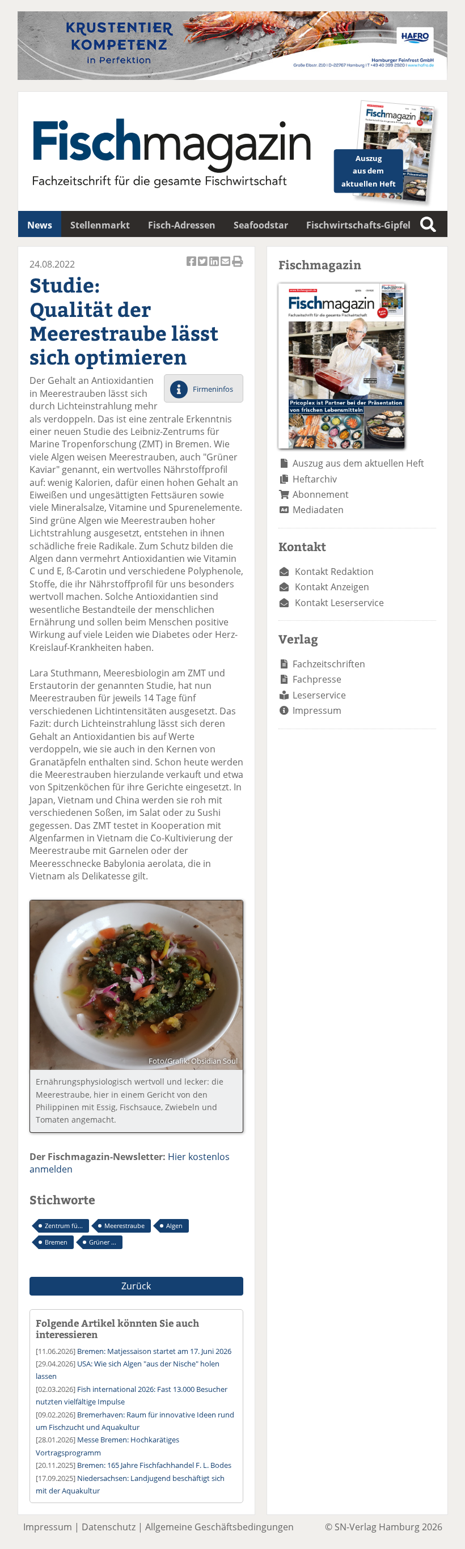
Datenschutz (109, 1527)
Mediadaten (318, 509)
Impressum (317, 710)
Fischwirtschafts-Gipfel (358, 225)
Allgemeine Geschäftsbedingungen (219, 1527)
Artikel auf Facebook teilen (192, 267)
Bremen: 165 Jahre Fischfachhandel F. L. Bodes (154, 1465)
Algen (174, 1225)
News (39, 225)
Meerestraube (124, 1225)
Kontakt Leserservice (339, 602)
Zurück (136, 1286)
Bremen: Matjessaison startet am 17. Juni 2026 (154, 1351)
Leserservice (319, 695)
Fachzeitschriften (329, 664)
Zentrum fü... (64, 1225)
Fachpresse (317, 679)
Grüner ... (102, 1242)
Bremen (56, 1242)
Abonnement (321, 494)
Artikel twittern (203, 267)
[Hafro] (232, 76)
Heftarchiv (315, 479)
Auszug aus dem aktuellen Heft (358, 463)
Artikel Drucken (237, 267)
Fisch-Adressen (181, 225)
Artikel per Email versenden (226, 267)
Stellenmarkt (100, 225)
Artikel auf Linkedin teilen (215, 267)
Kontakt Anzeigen (332, 587)
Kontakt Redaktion (334, 571)
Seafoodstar (261, 225)
